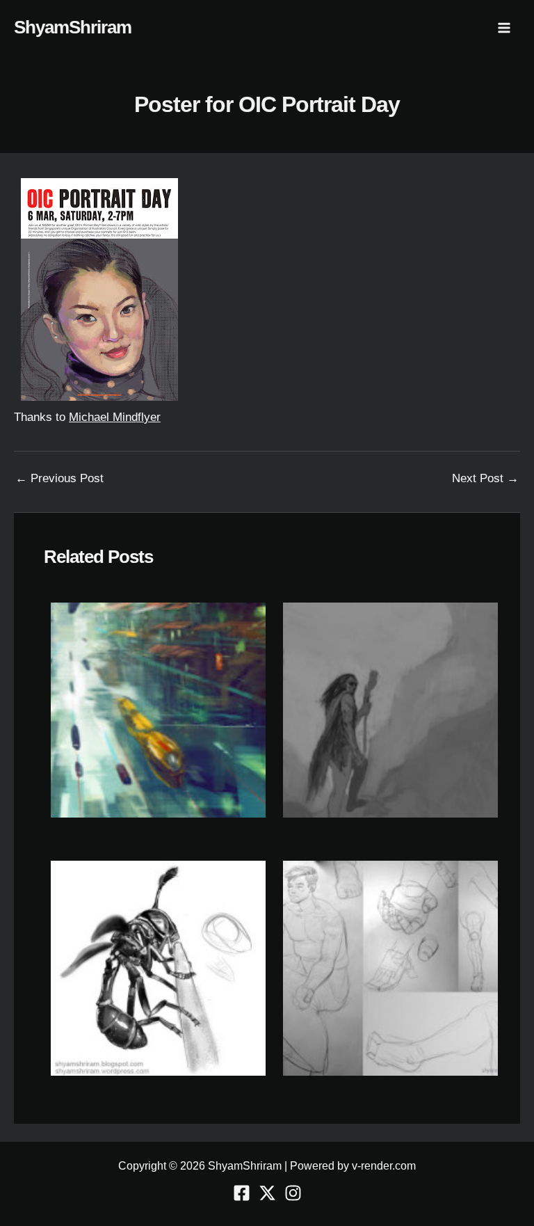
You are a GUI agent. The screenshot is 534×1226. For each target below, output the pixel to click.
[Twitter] (267, 1193)
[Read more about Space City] (158, 709)
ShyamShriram (72, 27)
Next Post (485, 478)
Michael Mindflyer (115, 417)
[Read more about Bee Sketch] (158, 967)
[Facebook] (241, 1193)
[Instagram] (293, 1193)
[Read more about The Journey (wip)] (390, 709)
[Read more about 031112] (390, 967)
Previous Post (59, 478)
